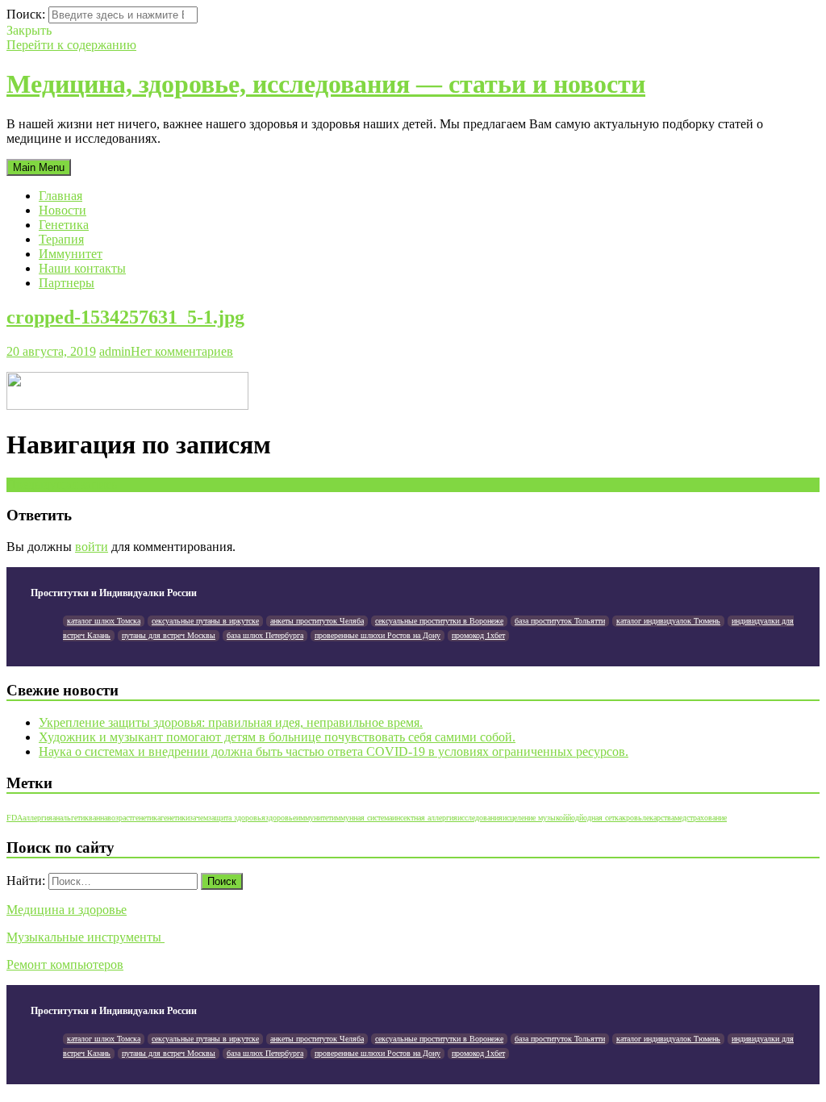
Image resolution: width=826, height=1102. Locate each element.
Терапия (61, 239)
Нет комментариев (182, 351)
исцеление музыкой (535, 817)
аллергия (37, 817)
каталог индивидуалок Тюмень (668, 620)
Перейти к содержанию (71, 45)
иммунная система (362, 817)
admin (115, 351)
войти (91, 546)
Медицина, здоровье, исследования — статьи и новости (325, 83)
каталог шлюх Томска (103, 620)
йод (573, 817)
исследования (480, 817)
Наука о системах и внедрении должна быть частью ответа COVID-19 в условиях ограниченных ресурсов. (333, 751)
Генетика (64, 225)
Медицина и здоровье (66, 909)
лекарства (658, 817)
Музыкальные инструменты (85, 937)
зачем (199, 817)
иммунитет (314, 817)
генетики (175, 817)
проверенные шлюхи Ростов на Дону (377, 635)
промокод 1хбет (478, 635)
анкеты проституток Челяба (317, 620)
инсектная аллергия (424, 817)
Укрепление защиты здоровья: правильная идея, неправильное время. (231, 722)
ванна (98, 817)
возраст (119, 817)
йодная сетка (600, 817)
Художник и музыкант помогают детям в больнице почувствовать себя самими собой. (277, 737)
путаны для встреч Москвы (168, 635)
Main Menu (39, 167)
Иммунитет (70, 254)
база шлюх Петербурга (265, 635)
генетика (146, 817)
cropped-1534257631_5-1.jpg (125, 317)
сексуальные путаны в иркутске (205, 620)
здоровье (280, 817)
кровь (632, 817)
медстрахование (700, 817)
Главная (60, 195)
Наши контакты (82, 268)
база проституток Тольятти (560, 620)
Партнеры (66, 283)
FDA (14, 817)
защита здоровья (236, 817)
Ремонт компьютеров (64, 964)
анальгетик (70, 817)
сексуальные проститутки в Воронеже (439, 620)
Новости (62, 210)
